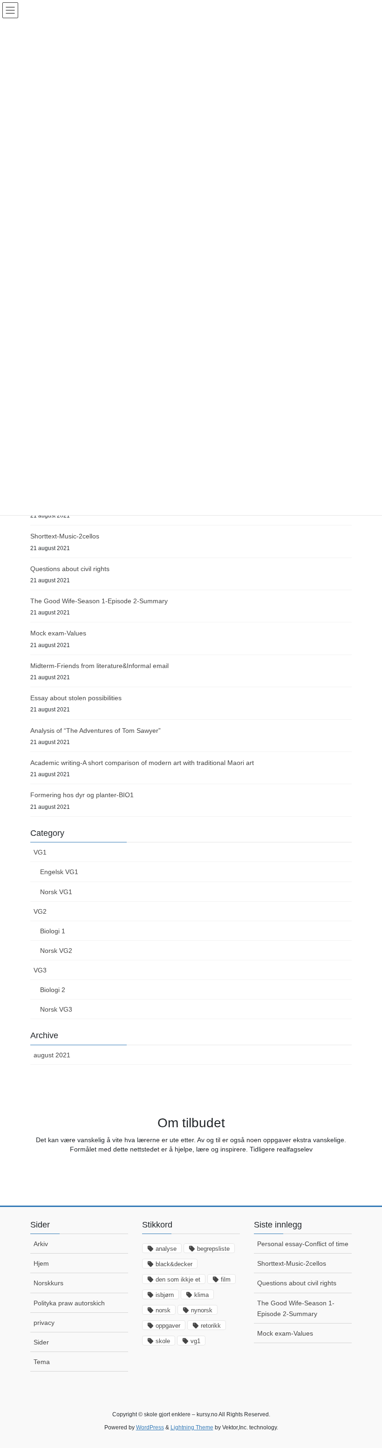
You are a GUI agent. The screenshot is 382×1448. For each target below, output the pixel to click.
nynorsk (201, 1310)
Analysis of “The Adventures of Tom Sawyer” (95, 730)
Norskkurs (48, 1283)
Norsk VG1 (56, 892)
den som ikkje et (178, 1279)
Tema (42, 1361)
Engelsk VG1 (59, 872)
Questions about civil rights (69, 568)
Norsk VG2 (56, 950)
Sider (41, 1342)
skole (163, 1341)
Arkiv (41, 1244)
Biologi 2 (52, 989)
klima (201, 1294)
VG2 (40, 911)
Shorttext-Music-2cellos (64, 536)
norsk (163, 1310)
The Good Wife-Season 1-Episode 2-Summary (99, 601)
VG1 (40, 852)
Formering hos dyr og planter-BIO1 (82, 795)
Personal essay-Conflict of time (302, 1244)
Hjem (41, 1263)
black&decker (174, 1264)
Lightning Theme (192, 1427)
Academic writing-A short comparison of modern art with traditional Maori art (142, 762)
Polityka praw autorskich (69, 1303)
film (226, 1279)
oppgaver (168, 1325)
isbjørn (165, 1294)
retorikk (211, 1325)
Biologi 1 (52, 931)
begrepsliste (213, 1248)
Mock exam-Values (58, 633)
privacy (44, 1322)
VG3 (40, 970)
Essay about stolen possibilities (76, 698)
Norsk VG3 (56, 1009)
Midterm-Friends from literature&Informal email (99, 665)
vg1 (195, 1341)
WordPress (150, 1427)
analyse (166, 1248)
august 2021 (52, 1055)
